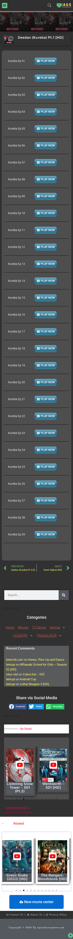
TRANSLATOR (47, 635)
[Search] (64, 595)
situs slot (12, 674)
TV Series (39, 627)
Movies (23, 627)
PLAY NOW (48, 61)
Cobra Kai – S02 (33, 674)
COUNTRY (20, 635)
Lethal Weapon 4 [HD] (34, 684)
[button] (4, 5)
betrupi (10, 664)
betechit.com (14, 659)
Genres (55, 627)
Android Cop (28, 679)
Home (10, 627)
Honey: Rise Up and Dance (46, 659)
